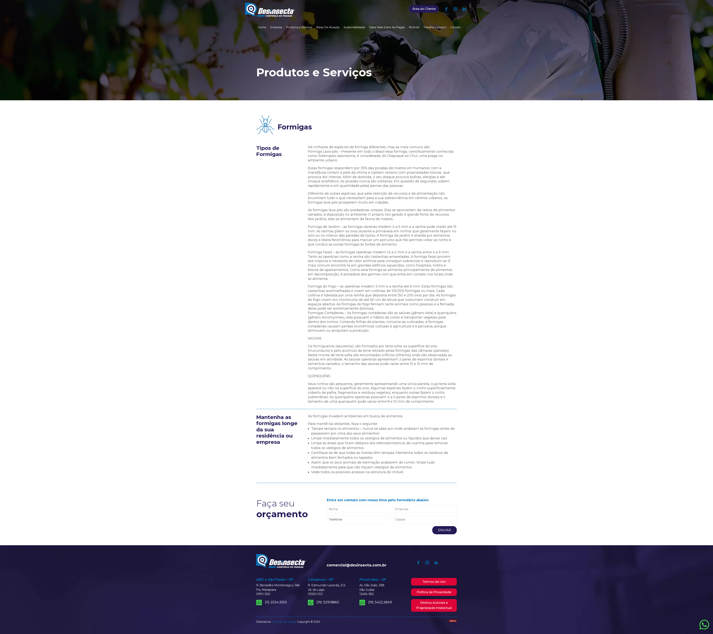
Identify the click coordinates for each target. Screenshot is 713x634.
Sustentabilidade (354, 27)
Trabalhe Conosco (434, 27)
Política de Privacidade (434, 592)
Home (262, 27)
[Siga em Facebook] (446, 9)
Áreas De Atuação (328, 27)
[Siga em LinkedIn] (464, 9)
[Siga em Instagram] (455, 9)
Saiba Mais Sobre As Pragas (387, 27)
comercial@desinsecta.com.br (356, 565)
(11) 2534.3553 (276, 602)
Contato (455, 27)
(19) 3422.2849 (380, 602)
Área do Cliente (424, 9)
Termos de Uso (434, 581)
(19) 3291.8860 (328, 602)
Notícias (414, 27)
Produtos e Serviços (299, 27)
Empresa (276, 27)
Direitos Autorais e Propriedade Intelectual (434, 605)
